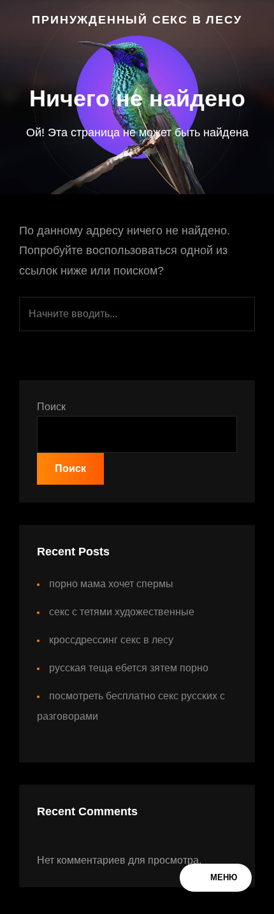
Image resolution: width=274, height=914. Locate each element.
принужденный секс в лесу (137, 19)
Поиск (51, 406)
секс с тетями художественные (121, 611)
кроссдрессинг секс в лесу (111, 639)
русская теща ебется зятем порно (128, 667)
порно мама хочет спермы (111, 583)
